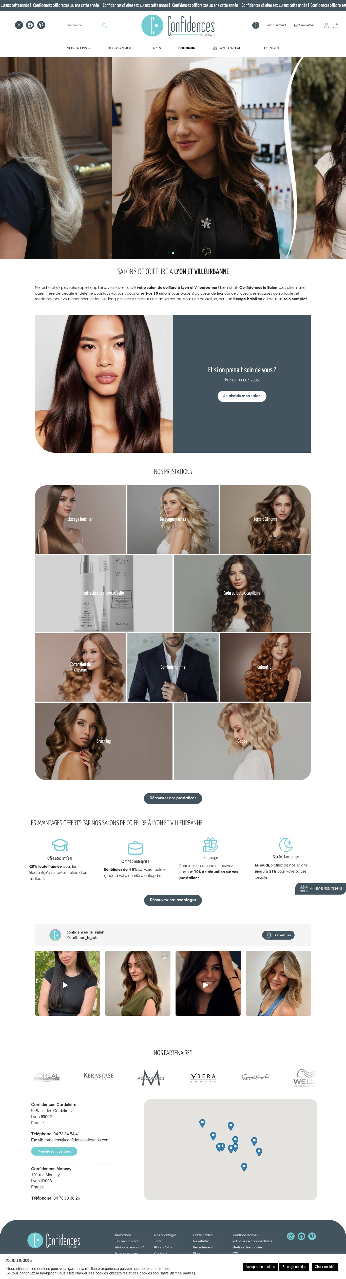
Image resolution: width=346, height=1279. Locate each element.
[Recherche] (105, 25)
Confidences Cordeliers (53, 1104)
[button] (173, 253)
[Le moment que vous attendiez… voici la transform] (208, 983)
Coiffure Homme (173, 667)
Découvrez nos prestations (173, 798)
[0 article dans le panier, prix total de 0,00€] (336, 25)
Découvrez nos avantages (173, 900)
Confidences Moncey (51, 1169)
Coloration (265, 667)
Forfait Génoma (265, 519)
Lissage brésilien (80, 519)
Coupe (242, 741)
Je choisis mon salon (242, 396)
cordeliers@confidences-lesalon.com (76, 1140)
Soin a (228, 593)
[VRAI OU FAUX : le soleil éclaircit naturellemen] (67, 983)
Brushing (104, 741)
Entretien (91, 593)
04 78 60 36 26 (66, 1198)
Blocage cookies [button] (294, 1267)
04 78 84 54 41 (66, 1134)
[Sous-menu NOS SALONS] (89, 49)
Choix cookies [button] (325, 1267)
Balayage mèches (173, 519)
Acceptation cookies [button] (260, 1267)
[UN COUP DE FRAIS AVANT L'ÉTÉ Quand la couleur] (278, 983)
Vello (120, 593)
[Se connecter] (327, 25)
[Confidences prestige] (255, 25)
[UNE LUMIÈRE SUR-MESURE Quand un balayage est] (138, 983)
